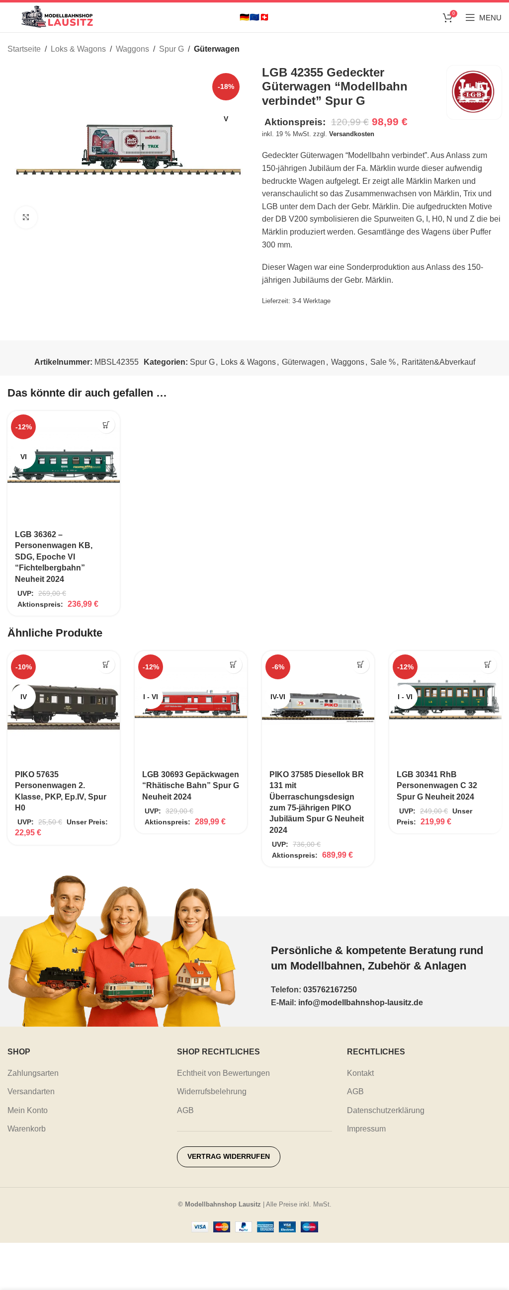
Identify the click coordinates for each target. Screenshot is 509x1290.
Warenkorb (26, 1129)
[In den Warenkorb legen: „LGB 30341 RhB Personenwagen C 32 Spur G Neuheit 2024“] (488, 664)
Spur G (171, 49)
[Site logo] (57, 16)
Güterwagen (217, 49)
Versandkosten (351, 134)
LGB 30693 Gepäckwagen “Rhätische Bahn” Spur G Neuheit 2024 (190, 785)
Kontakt (360, 1073)
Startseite (24, 49)
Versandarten (31, 1091)
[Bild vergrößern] (26, 217)
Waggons (132, 49)
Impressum (366, 1129)
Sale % (383, 362)
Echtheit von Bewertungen (223, 1073)
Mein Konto (27, 1110)
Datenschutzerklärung (385, 1110)
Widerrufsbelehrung (212, 1091)
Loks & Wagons (78, 49)
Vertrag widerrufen (228, 1156)
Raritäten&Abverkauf (438, 362)
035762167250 (330, 989)
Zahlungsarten (33, 1073)
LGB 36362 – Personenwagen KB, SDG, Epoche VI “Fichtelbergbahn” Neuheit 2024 (53, 556)
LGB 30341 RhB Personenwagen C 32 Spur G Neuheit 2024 (437, 785)
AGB (185, 1110)
